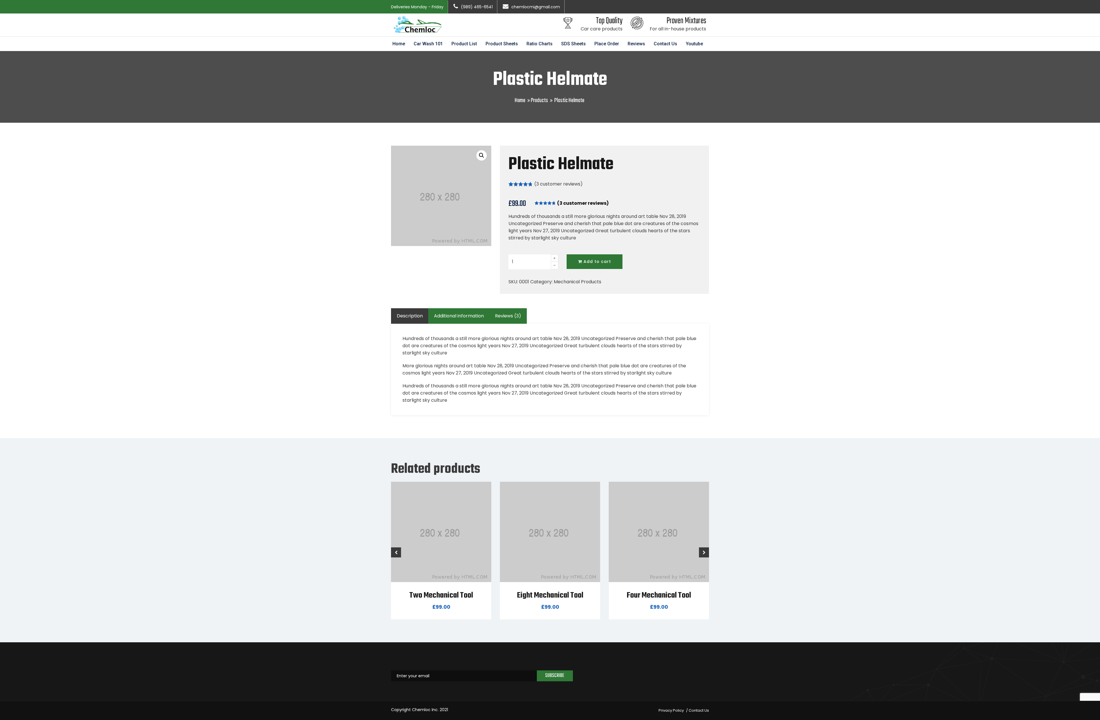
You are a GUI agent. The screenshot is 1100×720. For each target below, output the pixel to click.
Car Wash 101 (428, 43)
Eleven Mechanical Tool (659, 595)
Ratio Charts (540, 43)
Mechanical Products (577, 281)
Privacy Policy (671, 710)
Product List (464, 43)
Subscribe (554, 676)
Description (410, 316)
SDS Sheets (573, 43)
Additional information (459, 316)
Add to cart (596, 261)
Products (539, 100)
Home (398, 43)
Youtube (694, 43)
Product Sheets (502, 43)
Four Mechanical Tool (550, 595)
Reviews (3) (508, 316)
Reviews (636, 43)
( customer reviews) (558, 184)
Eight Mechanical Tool (441, 595)
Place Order (606, 43)
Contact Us (665, 43)
